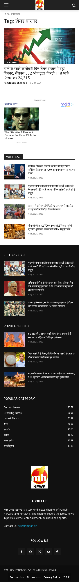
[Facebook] (21, 551)
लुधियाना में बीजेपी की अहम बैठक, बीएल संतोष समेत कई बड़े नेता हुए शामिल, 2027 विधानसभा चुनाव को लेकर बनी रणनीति (50, 286)
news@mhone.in (27, 526)
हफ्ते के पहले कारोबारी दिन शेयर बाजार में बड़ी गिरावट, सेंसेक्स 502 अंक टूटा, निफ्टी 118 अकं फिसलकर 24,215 (36, 73)
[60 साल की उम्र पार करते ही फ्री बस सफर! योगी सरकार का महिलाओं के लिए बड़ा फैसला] (14, 339)
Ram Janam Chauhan (15, 82)
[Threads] (57, 551)
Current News (11, 62)
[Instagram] (30, 551)
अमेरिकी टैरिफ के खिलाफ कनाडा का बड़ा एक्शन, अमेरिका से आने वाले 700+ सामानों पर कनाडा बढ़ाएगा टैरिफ (51, 170)
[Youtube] (48, 551)
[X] (39, 551)
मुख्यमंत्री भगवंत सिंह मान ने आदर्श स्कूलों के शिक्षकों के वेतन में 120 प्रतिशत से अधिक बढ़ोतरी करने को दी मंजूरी (51, 189)
